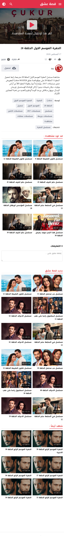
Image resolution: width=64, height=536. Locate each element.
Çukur (49, 100)
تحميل (20, 105)
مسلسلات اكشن (15, 111)
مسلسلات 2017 (33, 111)
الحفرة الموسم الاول (23, 100)
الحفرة (39, 100)
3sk (52, 68)
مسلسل (48, 111)
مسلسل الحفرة (43, 127)
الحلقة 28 (48, 105)
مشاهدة (48, 121)
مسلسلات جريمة (45, 116)
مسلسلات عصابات (25, 116)
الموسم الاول (33, 105)
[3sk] (59, 71)
